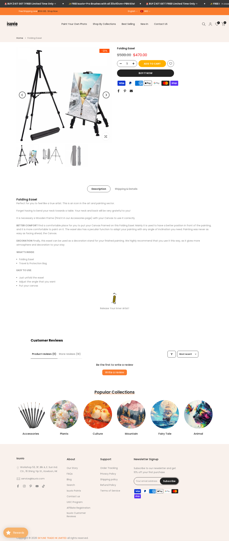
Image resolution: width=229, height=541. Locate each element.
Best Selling (128, 24)
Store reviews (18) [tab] (70, 354)
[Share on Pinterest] (124, 90)
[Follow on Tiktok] (43, 486)
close (226, 4)
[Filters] (171, 354)
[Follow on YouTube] (37, 486)
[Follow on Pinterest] (30, 486)
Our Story (72, 468)
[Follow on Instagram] (24, 486)
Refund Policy (108, 485)
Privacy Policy (108, 473)
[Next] (106, 95)
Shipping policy (109, 479)
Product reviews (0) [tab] (44, 354)
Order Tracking (109, 468)
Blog (69, 479)
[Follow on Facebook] (17, 486)
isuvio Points (74, 490)
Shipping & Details (126, 189)
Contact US (160, 24)
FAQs (70, 473)
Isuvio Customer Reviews (76, 514)
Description (99, 189)
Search (71, 485)
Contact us (73, 496)
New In (144, 24)
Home (19, 38)
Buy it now (145, 73)
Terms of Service (110, 490)
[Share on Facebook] (118, 90)
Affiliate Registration (78, 507)
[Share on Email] (131, 90)
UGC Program (75, 502)
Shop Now (52, 11)
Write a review (114, 372)
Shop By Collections (104, 24)
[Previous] (22, 95)
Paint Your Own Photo (74, 24)
